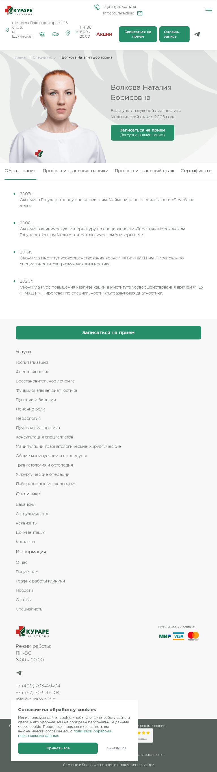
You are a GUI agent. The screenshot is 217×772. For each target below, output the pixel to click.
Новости (24, 591)
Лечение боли (30, 409)
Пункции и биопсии (36, 400)
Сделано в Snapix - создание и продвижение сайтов (108, 765)
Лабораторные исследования (46, 484)
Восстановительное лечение (45, 381)
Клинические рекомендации (141, 726)
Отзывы (24, 600)
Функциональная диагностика (46, 391)
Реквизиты (27, 523)
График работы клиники (40, 581)
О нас (21, 563)
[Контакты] (67, 34)
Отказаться (117, 748)
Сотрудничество (32, 514)
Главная (20, 57)
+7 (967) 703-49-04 (38, 693)
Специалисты (45, 57)
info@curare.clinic (118, 13)
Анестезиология (32, 372)
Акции (104, 34)
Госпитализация (32, 363)
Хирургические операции (43, 475)
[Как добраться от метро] (42, 34)
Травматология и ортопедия (44, 465)
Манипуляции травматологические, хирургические (68, 447)
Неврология (28, 419)
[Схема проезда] (55, 34)
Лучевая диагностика (38, 428)
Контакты (25, 542)
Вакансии (25, 505)
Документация (30, 533)
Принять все (58, 748)
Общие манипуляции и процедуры (51, 456)
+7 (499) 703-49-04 (119, 7)
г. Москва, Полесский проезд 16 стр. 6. (40, 25)
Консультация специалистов (44, 437)
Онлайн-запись (171, 34)
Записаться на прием (138, 34)
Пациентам (27, 572)
